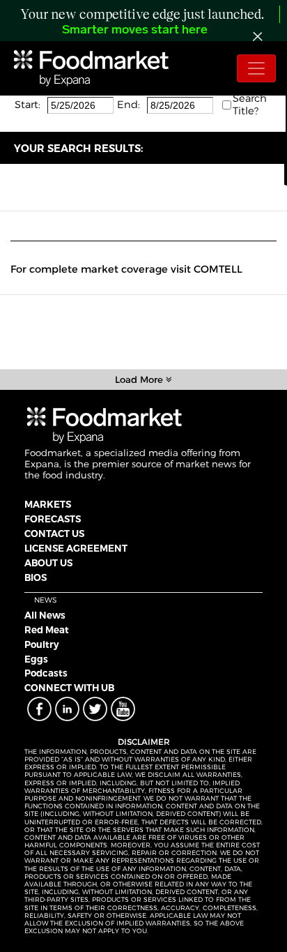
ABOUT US (48, 562)
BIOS (35, 577)
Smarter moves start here (135, 30)
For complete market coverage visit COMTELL (126, 269)
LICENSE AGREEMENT (75, 548)
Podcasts (46, 673)
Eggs (36, 659)
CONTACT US (54, 533)
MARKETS (47, 504)
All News (44, 615)
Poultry (41, 644)
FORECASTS (52, 518)
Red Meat (46, 629)
